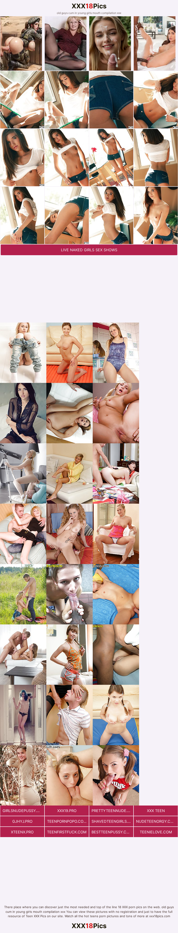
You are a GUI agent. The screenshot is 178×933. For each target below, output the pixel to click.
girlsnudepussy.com (23, 810)
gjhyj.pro (22, 821)
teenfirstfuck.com (66, 832)
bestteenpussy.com (112, 832)
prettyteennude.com (112, 810)
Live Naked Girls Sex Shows (89, 250)
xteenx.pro (22, 832)
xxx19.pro (66, 810)
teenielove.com (156, 832)
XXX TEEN (156, 810)
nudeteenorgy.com (156, 821)
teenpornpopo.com (67, 821)
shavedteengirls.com (112, 821)
